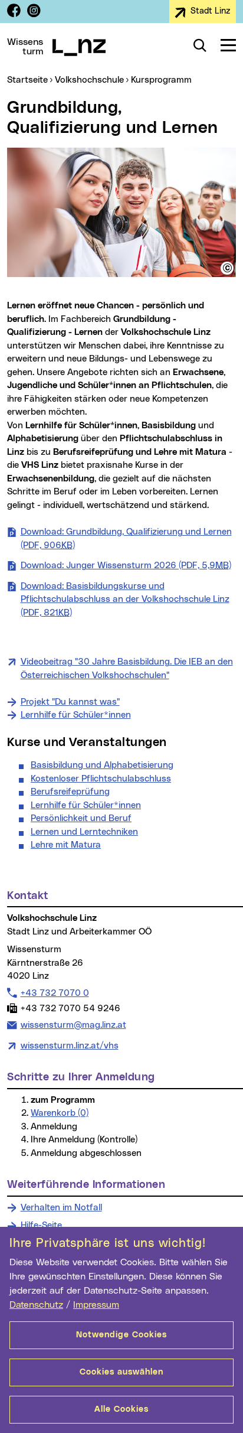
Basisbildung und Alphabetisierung (102, 765)
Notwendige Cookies (121, 1335)
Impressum (96, 1305)
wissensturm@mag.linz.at (73, 1025)
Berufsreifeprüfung (70, 791)
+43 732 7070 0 (54, 993)
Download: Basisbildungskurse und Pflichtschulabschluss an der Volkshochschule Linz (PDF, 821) (125, 599)
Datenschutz (36, 1305)
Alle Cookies (121, 1409)
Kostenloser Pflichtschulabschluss (101, 778)
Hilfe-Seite (41, 1225)
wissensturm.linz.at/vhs (70, 1045)
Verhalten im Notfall (61, 1207)
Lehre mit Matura (66, 845)
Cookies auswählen (121, 1372)
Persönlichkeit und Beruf (81, 818)
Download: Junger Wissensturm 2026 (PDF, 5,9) (126, 565)
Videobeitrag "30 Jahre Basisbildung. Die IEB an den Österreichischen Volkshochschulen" (127, 668)
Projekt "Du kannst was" (70, 702)
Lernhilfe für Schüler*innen (76, 715)
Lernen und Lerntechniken (84, 832)
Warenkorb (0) (59, 1113)
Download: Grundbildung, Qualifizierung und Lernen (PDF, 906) (126, 538)
